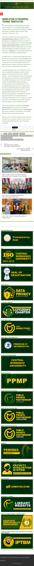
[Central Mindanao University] (17, 5)
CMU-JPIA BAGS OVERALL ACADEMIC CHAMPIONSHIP (12, 145)
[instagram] (21, 563)
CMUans (16, 133)
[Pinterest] (17, 563)
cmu (10, 133)
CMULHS (11, 50)
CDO (6, 133)
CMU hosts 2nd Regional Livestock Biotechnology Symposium (12, 196)
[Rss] (12, 563)
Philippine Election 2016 (26, 135)
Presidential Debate (7, 137)
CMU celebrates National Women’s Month (23, 149)
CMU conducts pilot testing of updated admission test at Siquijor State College (14, 175)
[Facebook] (14, 563)
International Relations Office (9, 39)
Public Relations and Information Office (12, 139)
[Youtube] (19, 563)
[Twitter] (16, 563)
